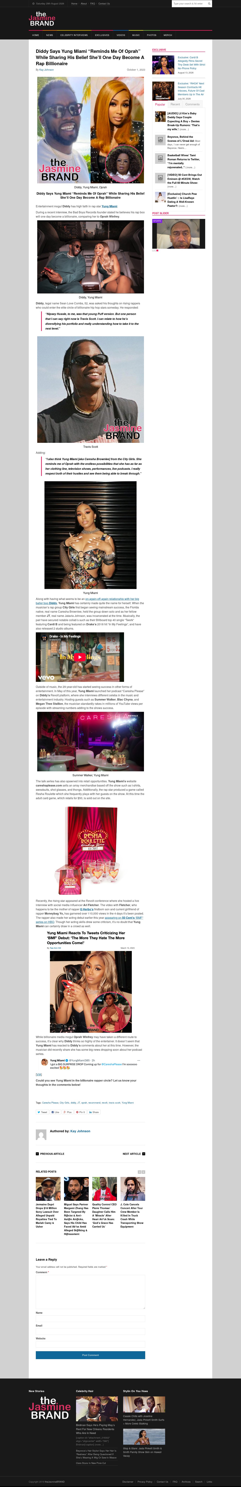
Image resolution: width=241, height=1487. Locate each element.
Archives (186, 1481)
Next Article (132, 1153)
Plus (69, 1112)
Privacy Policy (145, 1481)
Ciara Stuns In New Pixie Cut (91, 1463)
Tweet (44, 1112)
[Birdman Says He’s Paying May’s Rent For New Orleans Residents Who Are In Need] (97, 1408)
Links (209, 1481)
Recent (175, 104)
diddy (73, 1102)
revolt (104, 1102)
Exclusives (102, 34)
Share (96, 1112)
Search (198, 1481)
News (49, 34)
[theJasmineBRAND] (42, 18)
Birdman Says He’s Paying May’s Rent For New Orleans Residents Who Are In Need (95, 1429)
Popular (160, 104)
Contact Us (104, 3)
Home (74, 3)
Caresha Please (50, 1102)
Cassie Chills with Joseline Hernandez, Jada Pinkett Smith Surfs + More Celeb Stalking (143, 1419)
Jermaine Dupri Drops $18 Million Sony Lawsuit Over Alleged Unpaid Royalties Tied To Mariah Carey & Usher (47, 1215)
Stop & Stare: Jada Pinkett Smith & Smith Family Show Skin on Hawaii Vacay (142, 1451)
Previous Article (52, 1153)
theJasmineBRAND (55, 1481)
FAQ (92, 3)
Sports (157, 221)
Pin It (82, 1112)
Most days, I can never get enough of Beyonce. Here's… (183, 142)
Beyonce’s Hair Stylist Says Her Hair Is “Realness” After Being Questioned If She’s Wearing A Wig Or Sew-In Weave (96, 1454)
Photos (151, 34)
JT (78, 1102)
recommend (94, 1102)
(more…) (183, 121)
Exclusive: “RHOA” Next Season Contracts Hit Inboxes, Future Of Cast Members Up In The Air (191, 89)
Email (39, 1325)
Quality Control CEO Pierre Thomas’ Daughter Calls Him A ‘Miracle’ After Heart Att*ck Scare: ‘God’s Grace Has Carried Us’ (104, 1215)
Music (136, 34)
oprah (84, 1102)
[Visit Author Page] (41, 1134)
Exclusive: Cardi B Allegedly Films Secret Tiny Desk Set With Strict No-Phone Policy (191, 62)
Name (39, 1312)
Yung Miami (128, 1102)
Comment (42, 1272)
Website (41, 1338)
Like (57, 1112)
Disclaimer (127, 1481)
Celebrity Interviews (74, 34)
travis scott (114, 1102)
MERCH (168, 34)
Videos (121, 34)
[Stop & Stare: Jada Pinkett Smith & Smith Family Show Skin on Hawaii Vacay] (144, 1437)
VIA (39, 1074)
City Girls (64, 1102)
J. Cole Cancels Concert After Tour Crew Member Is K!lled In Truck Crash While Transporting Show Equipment (131, 1215)
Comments (192, 104)
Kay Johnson (46, 69)
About (84, 3)
